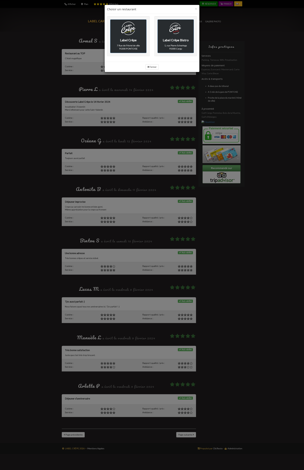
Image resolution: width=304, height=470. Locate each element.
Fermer (153, 66)
